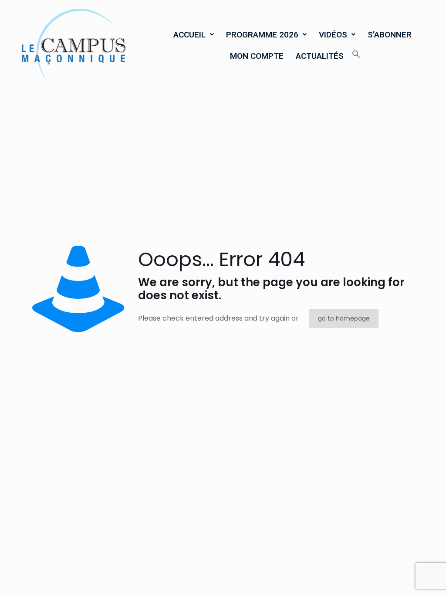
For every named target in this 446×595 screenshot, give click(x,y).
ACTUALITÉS (320, 56)
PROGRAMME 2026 (262, 35)
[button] (193, 34)
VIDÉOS (333, 35)
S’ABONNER (390, 35)
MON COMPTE (257, 56)
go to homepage (344, 318)
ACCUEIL (189, 35)
